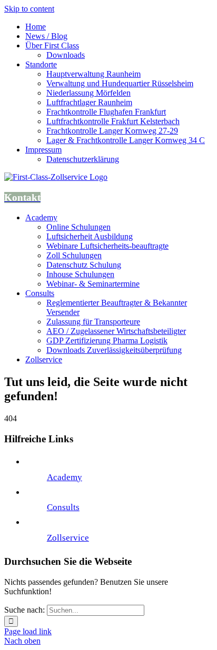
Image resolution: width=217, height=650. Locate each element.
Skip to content (29, 8)
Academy (64, 477)
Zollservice (68, 538)
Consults (63, 507)
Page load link (28, 631)
